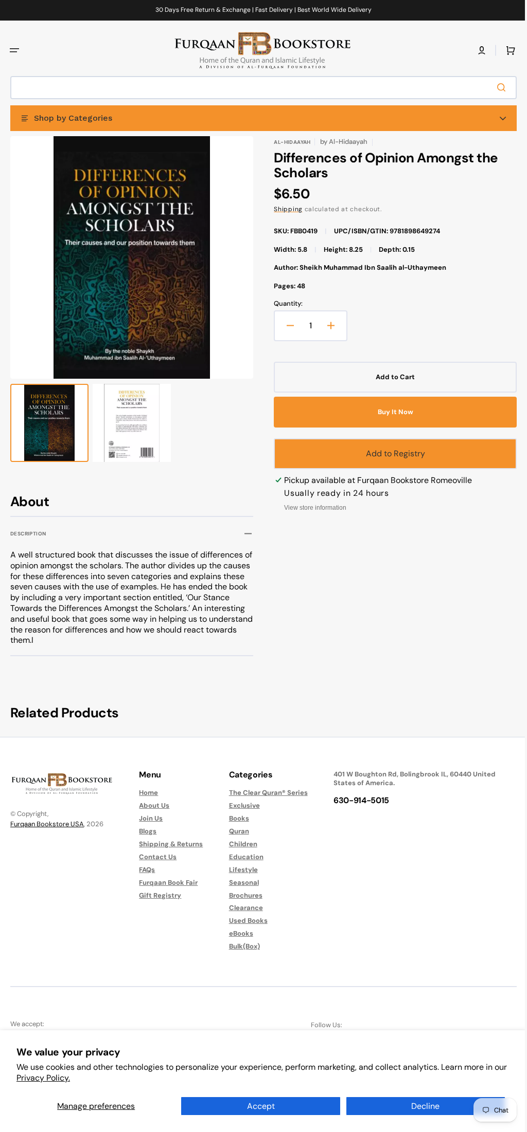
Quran (234, 831)
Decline (425, 1106)
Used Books (243, 920)
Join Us (148, 818)
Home (145, 793)
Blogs (145, 831)
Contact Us (155, 856)
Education (241, 856)
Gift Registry (157, 895)
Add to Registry (389, 453)
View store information (311, 507)
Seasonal (239, 882)
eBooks (236, 933)
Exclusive (239, 805)
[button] (14, 50)
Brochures (240, 895)
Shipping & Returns (168, 844)
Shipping (284, 209)
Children (238, 844)
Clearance (241, 907)
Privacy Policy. (43, 1077)
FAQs (144, 869)
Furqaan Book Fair (165, 882)
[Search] (495, 87)
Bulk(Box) (239, 946)
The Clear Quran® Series (263, 793)
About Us (151, 805)
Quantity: (284, 304)
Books (234, 818)
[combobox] (259, 87)
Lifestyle (238, 869)
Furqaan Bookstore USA (47, 824)
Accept (261, 1106)
